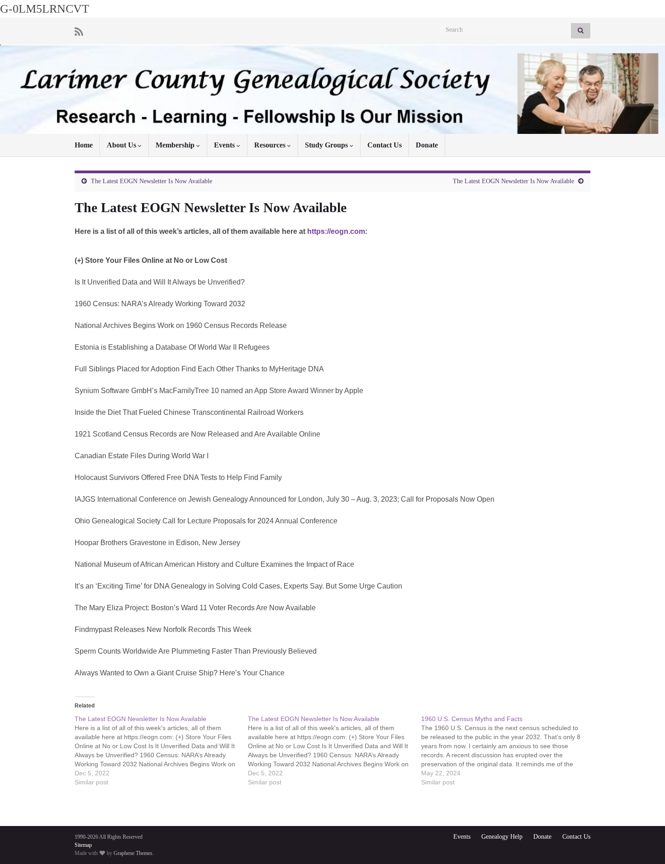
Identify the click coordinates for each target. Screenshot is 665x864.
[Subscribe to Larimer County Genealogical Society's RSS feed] (79, 31)
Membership (176, 145)
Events (225, 145)
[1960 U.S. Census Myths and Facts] (507, 750)
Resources (270, 145)
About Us (122, 145)
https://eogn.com (336, 231)
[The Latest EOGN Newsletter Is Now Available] (161, 750)
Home (84, 145)
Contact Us (384, 145)
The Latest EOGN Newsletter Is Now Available (151, 181)
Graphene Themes (133, 853)
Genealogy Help (501, 836)
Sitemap (83, 845)
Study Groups (327, 145)
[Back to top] (644, 843)
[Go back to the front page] (332, 89)
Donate (427, 145)
